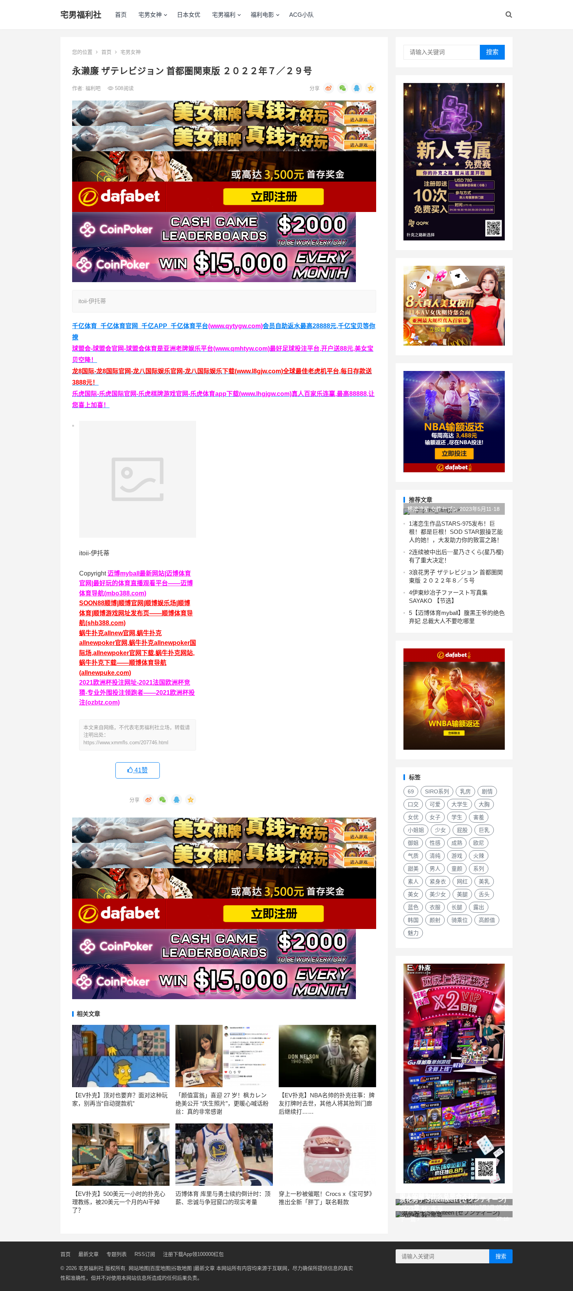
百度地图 (160, 1268)
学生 (456, 817)
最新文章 (88, 1254)
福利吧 (93, 88)
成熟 (456, 843)
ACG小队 (301, 14)
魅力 (413, 933)
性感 (435, 843)
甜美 (413, 868)
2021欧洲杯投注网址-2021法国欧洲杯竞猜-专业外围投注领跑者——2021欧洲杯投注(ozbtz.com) (137, 692)
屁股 (462, 830)
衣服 (435, 907)
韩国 (413, 920)
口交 (413, 804)
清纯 (435, 856)
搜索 (492, 52)
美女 (413, 894)
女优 (413, 817)
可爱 (435, 804)
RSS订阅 (144, 1254)
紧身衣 (438, 881)
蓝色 (413, 907)
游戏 (456, 856)
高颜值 (487, 920)
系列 (478, 868)
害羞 (478, 817)
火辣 (478, 856)
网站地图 (139, 1268)
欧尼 (478, 843)
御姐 (413, 843)
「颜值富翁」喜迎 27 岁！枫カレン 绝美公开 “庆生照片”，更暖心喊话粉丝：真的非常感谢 (222, 1103)
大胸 (484, 804)
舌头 (484, 894)
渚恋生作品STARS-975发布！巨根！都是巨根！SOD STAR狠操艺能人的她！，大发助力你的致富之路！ (456, 531)
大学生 (459, 804)
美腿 (462, 894)
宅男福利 (223, 14)
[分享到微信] (342, 88)
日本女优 (188, 14)
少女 (440, 830)
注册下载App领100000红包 (193, 1254)
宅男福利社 (80, 14)
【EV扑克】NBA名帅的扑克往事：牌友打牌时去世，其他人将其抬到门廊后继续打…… (327, 1103)
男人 (435, 868)
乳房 (465, 791)
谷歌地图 (182, 1268)
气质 (413, 856)
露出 (478, 907)
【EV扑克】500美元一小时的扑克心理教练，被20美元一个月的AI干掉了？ (118, 1201)
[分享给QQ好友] (356, 88)
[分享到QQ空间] (370, 88)
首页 (121, 14)
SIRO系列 (437, 791)
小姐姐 (416, 830)
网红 (462, 881)
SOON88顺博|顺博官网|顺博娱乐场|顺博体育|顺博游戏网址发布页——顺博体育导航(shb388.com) (136, 613)
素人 (413, 881)
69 (411, 791)
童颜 (456, 868)
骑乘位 (459, 920)
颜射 (435, 920)
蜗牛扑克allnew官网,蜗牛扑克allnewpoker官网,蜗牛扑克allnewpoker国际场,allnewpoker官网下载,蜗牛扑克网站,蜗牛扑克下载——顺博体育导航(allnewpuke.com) (137, 653)
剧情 (487, 791)
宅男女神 (150, 14)
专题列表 (116, 1254)
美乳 (484, 881)
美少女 (438, 894)
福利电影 (262, 14)
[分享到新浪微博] (328, 88)
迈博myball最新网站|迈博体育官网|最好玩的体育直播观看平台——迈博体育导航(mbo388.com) (136, 583)
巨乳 (484, 830)
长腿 (456, 907)
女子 (435, 817)
